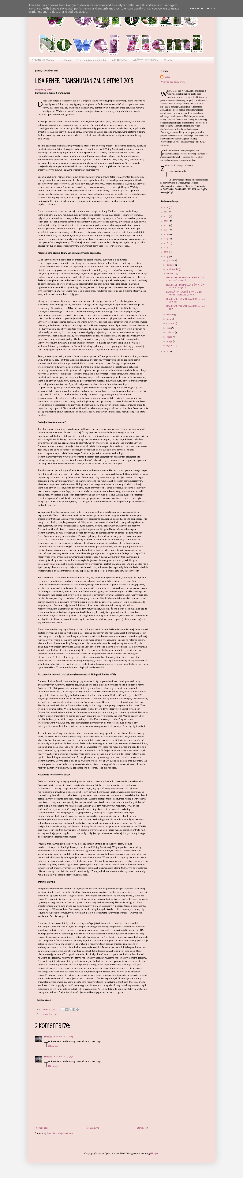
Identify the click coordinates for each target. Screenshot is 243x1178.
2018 (166, 243)
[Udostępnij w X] (70, 1009)
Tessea (167, 77)
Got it (211, 8)
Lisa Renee (65, 60)
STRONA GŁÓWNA (43, 60)
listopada (170, 265)
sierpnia (170, 314)
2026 (166, 207)
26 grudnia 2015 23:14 (63, 1036)
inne (46, 1014)
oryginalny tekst (43, 89)
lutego (169, 341)
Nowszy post (41, 1128)
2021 (166, 229)
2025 (166, 212)
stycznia (170, 345)
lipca (168, 319)
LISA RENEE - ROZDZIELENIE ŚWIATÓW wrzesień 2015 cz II (185, 279)
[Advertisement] (179, 378)
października (172, 269)
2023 (166, 221)
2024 (166, 216)
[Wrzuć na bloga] (67, 1009)
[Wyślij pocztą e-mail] (63, 1009)
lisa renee (53, 1014)
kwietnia (170, 332)
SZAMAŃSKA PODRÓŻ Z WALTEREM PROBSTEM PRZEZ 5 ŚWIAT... (184, 293)
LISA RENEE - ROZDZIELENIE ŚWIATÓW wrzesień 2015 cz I (185, 286)
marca (169, 337)
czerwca (170, 323)
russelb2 (48, 1036)
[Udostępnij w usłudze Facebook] (74, 1009)
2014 (166, 351)
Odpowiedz (53, 1046)
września (171, 273)
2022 (166, 225)
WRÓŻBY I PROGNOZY (145, 60)
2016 (166, 252)
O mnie (168, 60)
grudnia (170, 260)
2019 (166, 238)
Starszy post (142, 1128)
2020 (166, 234)
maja (168, 328)
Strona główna (92, 1128)
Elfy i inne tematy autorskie (91, 60)
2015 (166, 256)
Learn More (196, 8)
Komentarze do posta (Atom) (60, 1133)
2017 (166, 247)
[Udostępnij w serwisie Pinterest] (77, 1009)
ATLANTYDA (119, 60)
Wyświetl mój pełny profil (172, 82)
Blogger (154, 1153)
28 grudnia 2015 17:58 (63, 1056)
